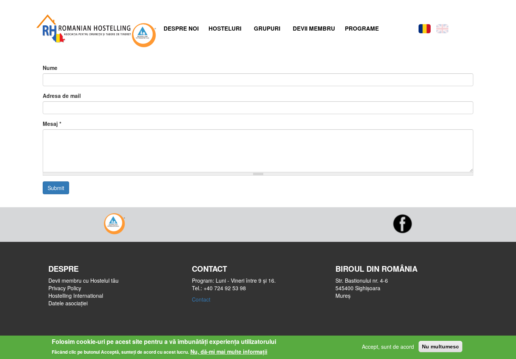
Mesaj (52, 123)
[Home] (82, 27)
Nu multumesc (440, 347)
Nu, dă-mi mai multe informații (228, 351)
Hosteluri (225, 28)
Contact (201, 299)
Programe (362, 28)
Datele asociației (68, 303)
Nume (50, 67)
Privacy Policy (64, 288)
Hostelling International (75, 295)
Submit (56, 188)
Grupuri (267, 28)
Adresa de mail (62, 95)
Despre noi (181, 28)
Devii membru (314, 28)
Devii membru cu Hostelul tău (83, 280)
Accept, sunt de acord (388, 346)
